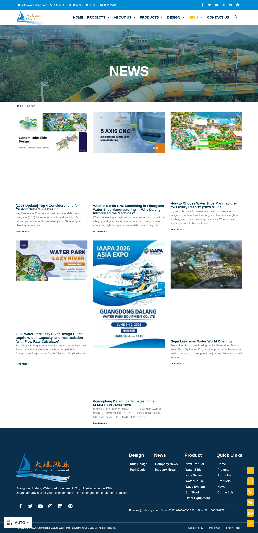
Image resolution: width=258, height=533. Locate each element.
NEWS (193, 17)
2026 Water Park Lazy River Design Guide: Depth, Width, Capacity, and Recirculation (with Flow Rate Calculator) (50, 337)
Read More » (22, 231)
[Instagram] (223, 5)
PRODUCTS (149, 17)
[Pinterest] (237, 5)
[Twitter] (209, 5)
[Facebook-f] (202, 5)
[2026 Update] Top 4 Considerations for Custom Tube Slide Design (47, 207)
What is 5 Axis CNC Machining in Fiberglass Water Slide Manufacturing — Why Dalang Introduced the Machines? (128, 209)
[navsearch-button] (235, 17)
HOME (78, 17)
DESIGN (173, 17)
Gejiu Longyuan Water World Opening (201, 341)
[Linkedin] (230, 5)
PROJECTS (96, 17)
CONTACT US (218, 17)
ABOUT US (122, 17)
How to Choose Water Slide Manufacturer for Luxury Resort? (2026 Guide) (204, 205)
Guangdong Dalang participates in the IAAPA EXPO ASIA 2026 (123, 403)
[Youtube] (216, 5)
